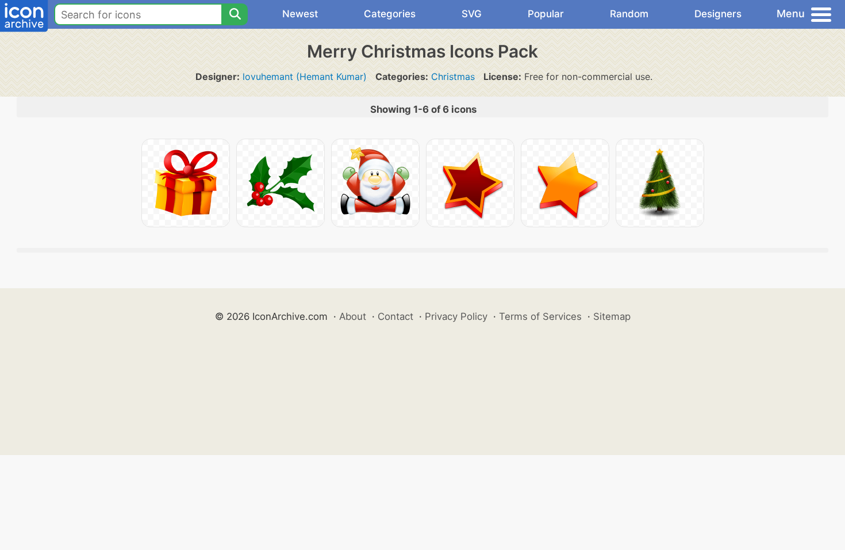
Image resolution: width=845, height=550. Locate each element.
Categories (390, 14)
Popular (546, 14)
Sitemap (612, 316)
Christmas (453, 76)
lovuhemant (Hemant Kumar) (305, 76)
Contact (395, 316)
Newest (300, 14)
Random (629, 14)
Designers (718, 14)
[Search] (234, 14)
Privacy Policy (456, 316)
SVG (472, 14)
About (352, 316)
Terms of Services (540, 316)
